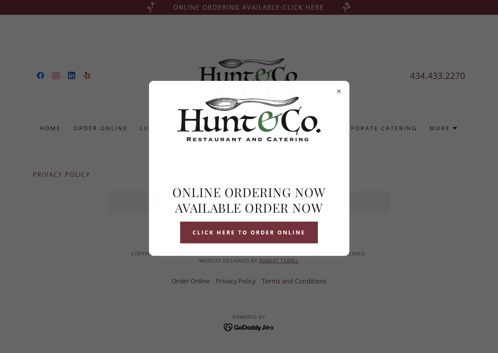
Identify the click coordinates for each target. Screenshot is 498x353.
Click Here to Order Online (249, 232)
